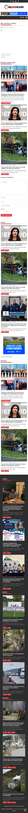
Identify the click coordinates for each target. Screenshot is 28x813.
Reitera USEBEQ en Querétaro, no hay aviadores (6, 55)
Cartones (5, 732)
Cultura (4, 517)
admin (12, 27)
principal (8, 103)
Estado (2, 130)
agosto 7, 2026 (7, 504)
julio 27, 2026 (6, 541)
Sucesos (13, 767)
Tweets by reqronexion (6, 356)
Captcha (3, 209)
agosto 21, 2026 (7, 651)
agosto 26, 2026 (5, 92)
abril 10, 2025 (6, 721)
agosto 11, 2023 (7, 792)
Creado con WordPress (7, 809)
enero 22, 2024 (7, 757)
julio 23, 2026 (6, 577)
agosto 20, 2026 (7, 684)
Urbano (9, 627)
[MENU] (26, 17)
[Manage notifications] (25, 810)
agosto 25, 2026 (7, 617)
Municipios (3, 103)
